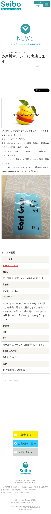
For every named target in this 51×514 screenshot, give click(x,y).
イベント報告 (13, 380)
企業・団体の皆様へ (31, 490)
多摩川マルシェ (10, 265)
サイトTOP (6, 487)
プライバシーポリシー (21, 492)
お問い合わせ (7, 492)
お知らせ (16, 487)
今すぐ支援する (16, 490)
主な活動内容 (43, 487)
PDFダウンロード (31, 482)
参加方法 (6, 490)
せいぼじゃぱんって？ (28, 487)
